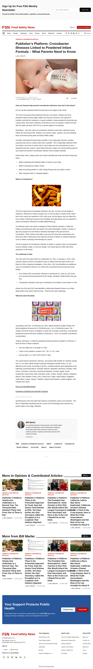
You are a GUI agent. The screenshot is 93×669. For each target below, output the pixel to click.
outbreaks (42, 647)
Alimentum (58, 444)
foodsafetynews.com (8, 638)
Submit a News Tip (67, 650)
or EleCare (35, 447)
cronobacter (69, 444)
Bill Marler (21, 56)
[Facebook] (66, 33)
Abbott (48, 444)
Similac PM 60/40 (55, 447)
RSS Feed (64, 653)
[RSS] (79, 33)
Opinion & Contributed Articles (27, 39)
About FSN (82, 609)
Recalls (41, 650)
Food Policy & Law (44, 637)
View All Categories (44, 653)
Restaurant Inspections (68, 640)
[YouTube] (76, 33)
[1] (54, 222)
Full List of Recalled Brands (26, 386)
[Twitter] (69, 33)
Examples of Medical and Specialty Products (32, 391)
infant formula (22, 447)
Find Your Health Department (70, 637)
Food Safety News (48, 666)
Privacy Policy (87, 643)
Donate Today (68, 609)
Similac (43, 447)
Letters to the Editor (67, 647)
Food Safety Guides (44, 640)
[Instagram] (71, 33)
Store (84, 650)
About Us (85, 637)
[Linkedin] (74, 33)
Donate (85, 653)
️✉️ (4, 649)
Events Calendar (66, 643)
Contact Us (86, 640)
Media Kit (86, 647)
